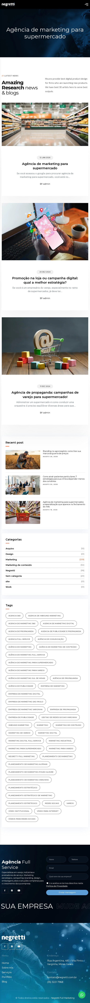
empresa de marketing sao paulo (25, 702)
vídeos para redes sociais (21, 819)
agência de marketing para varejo (26, 670)
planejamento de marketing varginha (28, 780)
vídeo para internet (47, 811)
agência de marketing (20, 647)
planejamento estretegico (22, 803)
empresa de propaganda (63, 709)
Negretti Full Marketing (63, 998)
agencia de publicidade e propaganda (61, 631)
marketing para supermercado (24, 749)
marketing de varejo (19, 733)
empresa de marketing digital (24, 694)
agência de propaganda (65, 678)
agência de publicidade (20, 686)
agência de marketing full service (26, 655)
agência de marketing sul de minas (26, 678)
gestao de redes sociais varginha (59, 717)
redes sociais (52, 803)
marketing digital (47, 733)
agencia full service (19, 639)
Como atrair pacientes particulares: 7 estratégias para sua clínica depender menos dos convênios (63, 478)
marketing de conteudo (68, 725)
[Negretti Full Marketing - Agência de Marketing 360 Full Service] (8, 4)
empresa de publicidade (21, 717)
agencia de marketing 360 (21, 623)
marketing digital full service (24, 741)
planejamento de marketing (57, 756)
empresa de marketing (53, 686)
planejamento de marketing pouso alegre (31, 772)
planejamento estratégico (22, 788)
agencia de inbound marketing (44, 616)
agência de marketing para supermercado (30, 663)
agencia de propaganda (20, 631)
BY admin (45, 184)
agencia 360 (14, 616)
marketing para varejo (61, 749)
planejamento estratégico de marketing (30, 795)
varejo (70, 803)
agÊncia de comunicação (51, 639)
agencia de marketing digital (58, 623)
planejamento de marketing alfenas (27, 764)
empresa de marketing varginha (25, 709)
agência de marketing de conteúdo (58, 647)
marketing (42, 725)
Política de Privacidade (57, 886)
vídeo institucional (18, 811)
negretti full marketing (21, 756)
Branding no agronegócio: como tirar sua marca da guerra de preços (62, 452)
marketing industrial (60, 741)
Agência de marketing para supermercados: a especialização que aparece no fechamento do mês (64, 504)
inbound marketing (18, 725)
